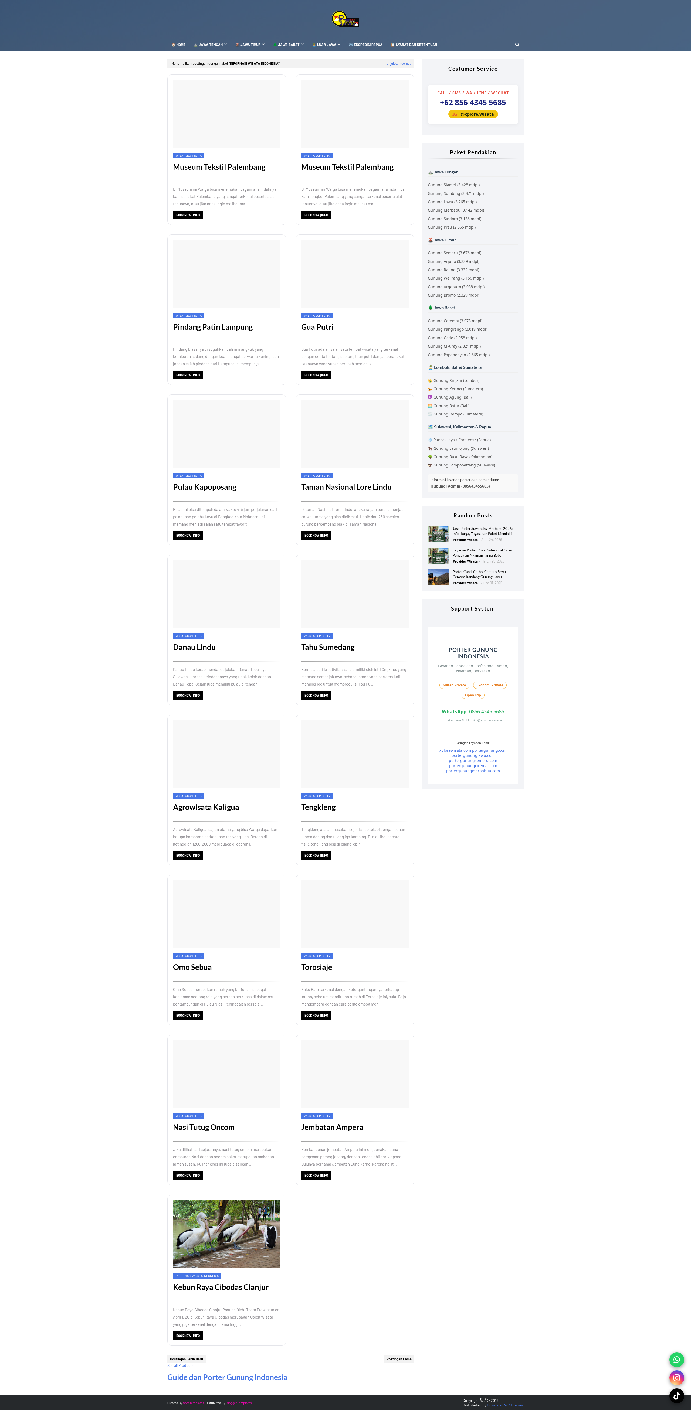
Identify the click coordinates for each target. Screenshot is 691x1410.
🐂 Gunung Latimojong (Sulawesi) (458, 448)
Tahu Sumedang (327, 647)
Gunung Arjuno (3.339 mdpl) (453, 261)
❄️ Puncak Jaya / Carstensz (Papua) (459, 439)
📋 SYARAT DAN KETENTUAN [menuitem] (414, 44)
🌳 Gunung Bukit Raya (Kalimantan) (460, 456)
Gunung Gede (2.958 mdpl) (452, 337)
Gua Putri (317, 326)
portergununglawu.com (473, 755)
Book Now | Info (188, 215)
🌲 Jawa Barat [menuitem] (286, 44)
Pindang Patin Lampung (213, 326)
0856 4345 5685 (473, 711)
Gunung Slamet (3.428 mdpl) (454, 184)
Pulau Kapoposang (204, 486)
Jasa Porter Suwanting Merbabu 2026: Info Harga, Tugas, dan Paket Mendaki (483, 531)
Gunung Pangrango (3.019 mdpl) (457, 329)
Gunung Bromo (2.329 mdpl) (453, 295)
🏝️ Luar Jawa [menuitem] (324, 44)
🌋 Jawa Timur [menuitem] (247, 44)
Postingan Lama (399, 1359)
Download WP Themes (505, 1405)
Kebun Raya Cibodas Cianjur (221, 1287)
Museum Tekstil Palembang (219, 166)
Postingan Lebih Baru (186, 1359)
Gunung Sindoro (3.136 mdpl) (454, 218)
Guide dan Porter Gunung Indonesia (227, 1377)
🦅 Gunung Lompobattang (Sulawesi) (461, 465)
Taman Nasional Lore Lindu (346, 486)
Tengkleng (318, 807)
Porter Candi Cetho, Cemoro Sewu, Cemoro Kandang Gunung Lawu (480, 574)
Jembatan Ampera (332, 1127)
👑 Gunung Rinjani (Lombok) (453, 380)
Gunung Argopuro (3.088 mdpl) (456, 286)
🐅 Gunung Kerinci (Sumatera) (455, 388)
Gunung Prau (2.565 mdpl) (452, 227)
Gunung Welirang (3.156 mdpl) (456, 278)
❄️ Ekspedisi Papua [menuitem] (365, 44)
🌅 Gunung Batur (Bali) (448, 405)
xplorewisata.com (455, 750)
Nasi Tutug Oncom (204, 1127)
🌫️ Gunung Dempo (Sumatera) (455, 414)
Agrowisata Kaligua (206, 807)
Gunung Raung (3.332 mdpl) (453, 269)
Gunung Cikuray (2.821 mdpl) (454, 346)
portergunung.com (489, 750)
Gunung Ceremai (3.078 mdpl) (455, 320)
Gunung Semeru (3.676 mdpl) (454, 252)
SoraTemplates (193, 1403)
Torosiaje (316, 967)
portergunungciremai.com (473, 765)
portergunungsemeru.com (473, 760)
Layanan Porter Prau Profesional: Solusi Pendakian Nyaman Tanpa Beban (483, 553)
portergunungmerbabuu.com (473, 770)
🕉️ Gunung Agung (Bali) (450, 397)
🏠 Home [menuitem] (178, 44)
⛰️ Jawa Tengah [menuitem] (208, 44)
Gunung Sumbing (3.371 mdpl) (456, 193)
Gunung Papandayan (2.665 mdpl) (459, 354)
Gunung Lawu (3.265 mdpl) (452, 201)
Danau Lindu (194, 647)
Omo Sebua (192, 967)
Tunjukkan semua (398, 63)
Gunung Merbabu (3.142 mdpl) (456, 210)
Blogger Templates (239, 1403)
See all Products (180, 1365)
